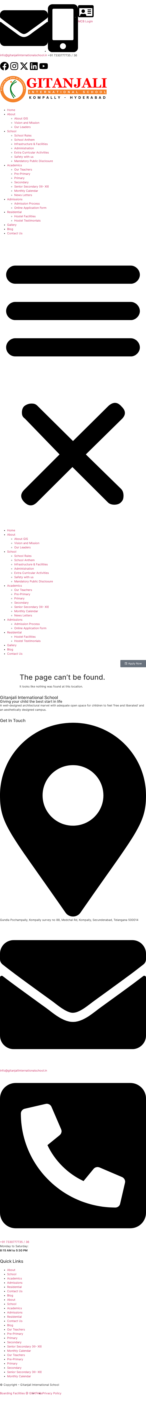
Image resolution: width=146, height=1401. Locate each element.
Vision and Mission (26, 122)
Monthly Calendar (26, 190)
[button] (73, 381)
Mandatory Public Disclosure (33, 161)
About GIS (21, 118)
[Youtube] (43, 66)
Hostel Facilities (25, 216)
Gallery (12, 224)
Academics (14, 165)
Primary (19, 178)
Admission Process (27, 203)
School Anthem (24, 139)
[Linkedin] (33, 66)
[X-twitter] (24, 66)
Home (11, 110)
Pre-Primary (22, 173)
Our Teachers (23, 169)
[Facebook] (4, 66)
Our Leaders (22, 127)
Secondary (21, 182)
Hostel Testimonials (27, 220)
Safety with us (23, 156)
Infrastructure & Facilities (31, 144)
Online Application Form (30, 207)
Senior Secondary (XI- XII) (31, 186)
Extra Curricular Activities (31, 152)
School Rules (23, 135)
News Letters (23, 195)
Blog (10, 229)
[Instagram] (14, 66)
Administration (24, 148)
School (11, 131)
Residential (14, 212)
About (11, 114)
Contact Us (14, 233)
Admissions (14, 199)
